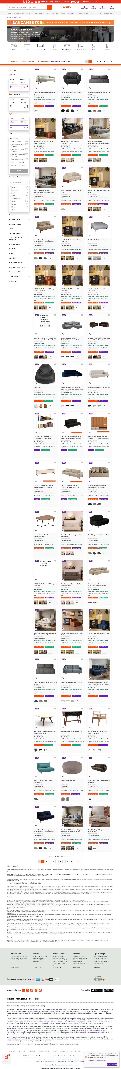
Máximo (22, 79)
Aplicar (19, 170)
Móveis (9, 17)
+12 (104, 160)
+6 (77, 405)
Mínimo (12, 79)
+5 (50, 651)
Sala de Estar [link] (17, 17)
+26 (104, 110)
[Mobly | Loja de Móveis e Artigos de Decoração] (66, 7)
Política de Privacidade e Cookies (97, 1060)
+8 (77, 602)
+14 (104, 405)
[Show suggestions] (27, 182)
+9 (77, 160)
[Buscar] (49, 7)
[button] (62, 61)
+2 (77, 553)
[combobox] (17, 182)
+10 (77, 110)
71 (78, 861)
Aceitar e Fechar (112, 1064)
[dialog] (101, 1059)
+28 (77, 356)
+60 (50, 160)
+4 (50, 258)
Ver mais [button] (13, 210)
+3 (77, 700)
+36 (104, 258)
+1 (103, 504)
